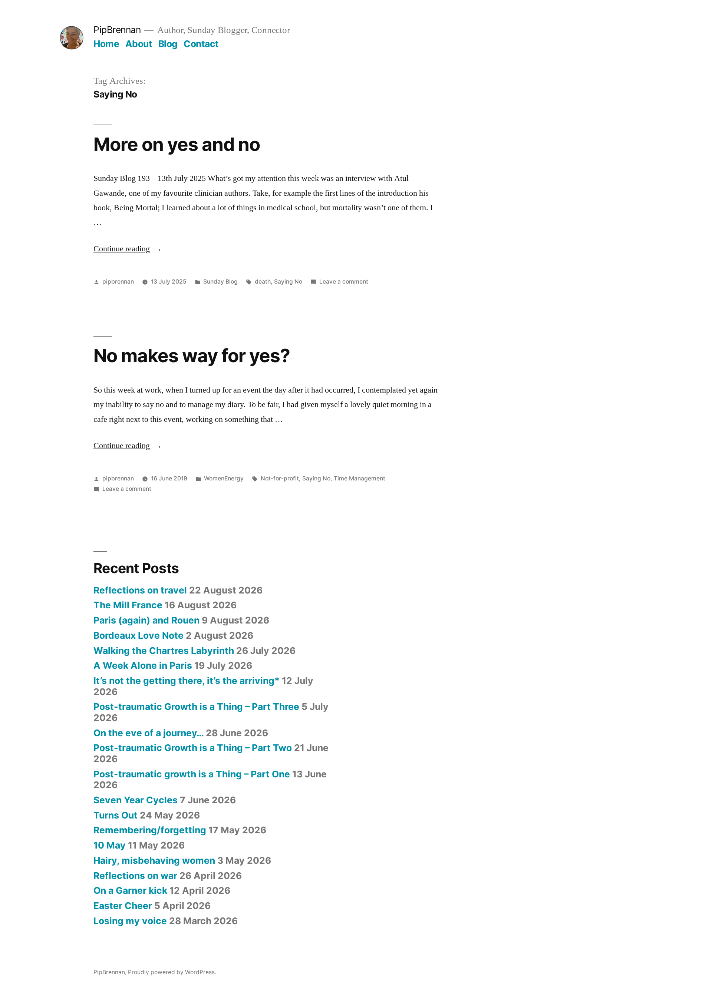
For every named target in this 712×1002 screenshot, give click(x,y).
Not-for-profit (280, 478)
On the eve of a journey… (148, 732)
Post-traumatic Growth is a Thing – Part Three (196, 706)
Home (106, 43)
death (263, 281)
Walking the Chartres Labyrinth (163, 650)
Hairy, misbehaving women (154, 860)
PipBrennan (117, 29)
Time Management (359, 478)
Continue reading (127, 249)
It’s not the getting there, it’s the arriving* (186, 680)
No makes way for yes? (191, 355)
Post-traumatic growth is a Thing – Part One (191, 774)
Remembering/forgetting (149, 830)
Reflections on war (135, 875)
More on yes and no (176, 144)
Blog (168, 43)
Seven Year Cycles (135, 800)
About (138, 43)
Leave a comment (343, 281)
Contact (201, 43)
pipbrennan (118, 281)
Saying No (288, 281)
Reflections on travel (140, 590)
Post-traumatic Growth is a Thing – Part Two (192, 747)
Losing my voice (130, 920)
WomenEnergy (224, 478)
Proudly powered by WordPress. (172, 972)
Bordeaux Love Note (138, 635)
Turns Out (115, 815)
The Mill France (127, 605)
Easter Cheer (122, 905)
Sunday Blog (220, 281)
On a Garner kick (130, 890)
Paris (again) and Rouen (146, 620)
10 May (109, 845)
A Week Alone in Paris (142, 665)
